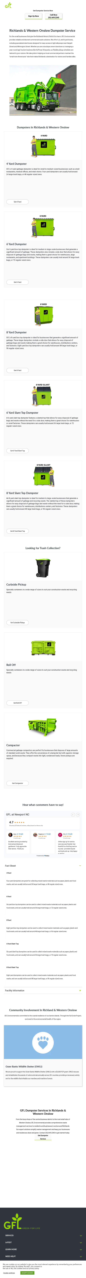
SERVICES (9, 1235)
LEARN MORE (11, 1249)
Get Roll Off (18, 703)
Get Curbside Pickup (18, 622)
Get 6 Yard (17, 282)
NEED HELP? (10, 1256)
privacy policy (34, 1268)
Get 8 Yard (17, 370)
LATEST (8, 1242)
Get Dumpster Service (43, 1137)
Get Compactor (17, 783)
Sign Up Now (33, 16)
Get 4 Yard (17, 202)
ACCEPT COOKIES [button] (27, 1273)
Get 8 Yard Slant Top (17, 531)
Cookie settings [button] (9, 1273)
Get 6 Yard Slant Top (17, 451)
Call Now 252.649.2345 (53, 16)
